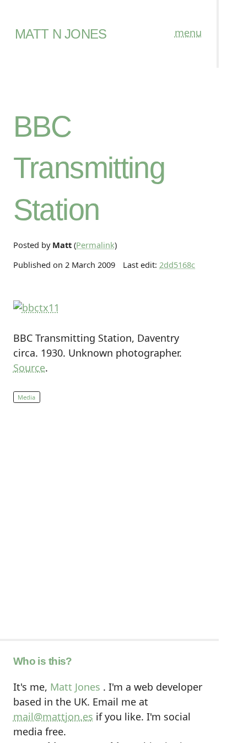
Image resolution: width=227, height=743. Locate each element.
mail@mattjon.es (53, 716)
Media (26, 397)
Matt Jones (75, 686)
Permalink (95, 244)
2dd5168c (177, 264)
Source (29, 367)
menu (188, 32)
